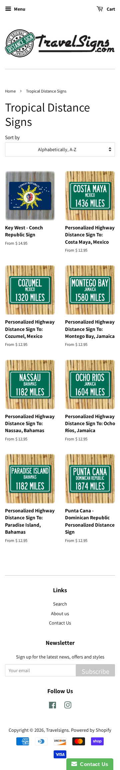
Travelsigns (57, 730)
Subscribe (95, 671)
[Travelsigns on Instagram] (67, 706)
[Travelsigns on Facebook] (52, 706)
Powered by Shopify (91, 730)
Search (60, 604)
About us (60, 613)
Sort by (12, 137)
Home (10, 91)
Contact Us (60, 623)
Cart (110, 9)
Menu (19, 9)
